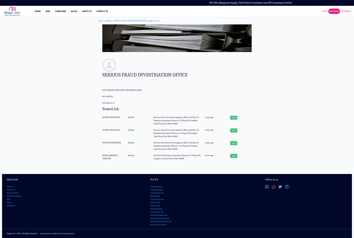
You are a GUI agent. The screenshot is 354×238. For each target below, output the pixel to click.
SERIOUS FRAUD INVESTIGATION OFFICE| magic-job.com (137, 21)
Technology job (156, 186)
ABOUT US (87, 11)
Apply (233, 118)
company (108, 21)
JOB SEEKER (346, 11)
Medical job (155, 196)
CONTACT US (102, 11)
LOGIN (324, 11)
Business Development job (160, 221)
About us (10, 186)
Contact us (11, 190)
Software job (155, 202)
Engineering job (156, 190)
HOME (38, 11)
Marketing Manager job (159, 218)
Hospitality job (156, 209)
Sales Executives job (158, 225)
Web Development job (159, 215)
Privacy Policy (12, 193)
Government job (156, 193)
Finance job (155, 205)
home (100, 21)
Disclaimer (11, 205)
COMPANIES (60, 11)
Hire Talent (334, 11)
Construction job (157, 199)
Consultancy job (156, 212)
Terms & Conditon (14, 196)
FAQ (8, 199)
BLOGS (74, 11)
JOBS (48, 11)
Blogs (9, 202)
